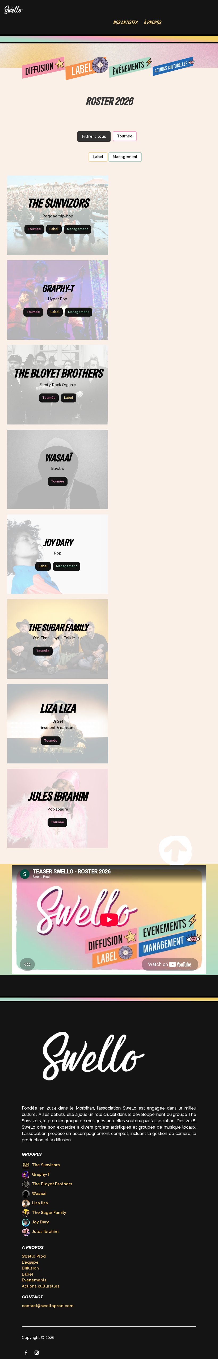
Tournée (124, 136)
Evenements (34, 1280)
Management (125, 157)
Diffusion (30, 1268)
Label (98, 157)
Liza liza (40, 1203)
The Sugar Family (49, 1212)
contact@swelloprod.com (47, 1305)
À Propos (152, 22)
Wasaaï (39, 1193)
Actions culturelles (41, 1286)
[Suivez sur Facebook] (26, 1352)
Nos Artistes (125, 22)
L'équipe (30, 1262)
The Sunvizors (46, 1165)
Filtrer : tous (94, 136)
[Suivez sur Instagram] (36, 1352)
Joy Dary (40, 1222)
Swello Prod (34, 1256)
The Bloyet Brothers (52, 1184)
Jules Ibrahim (45, 1231)
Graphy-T (41, 1174)
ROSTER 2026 (109, 101)
